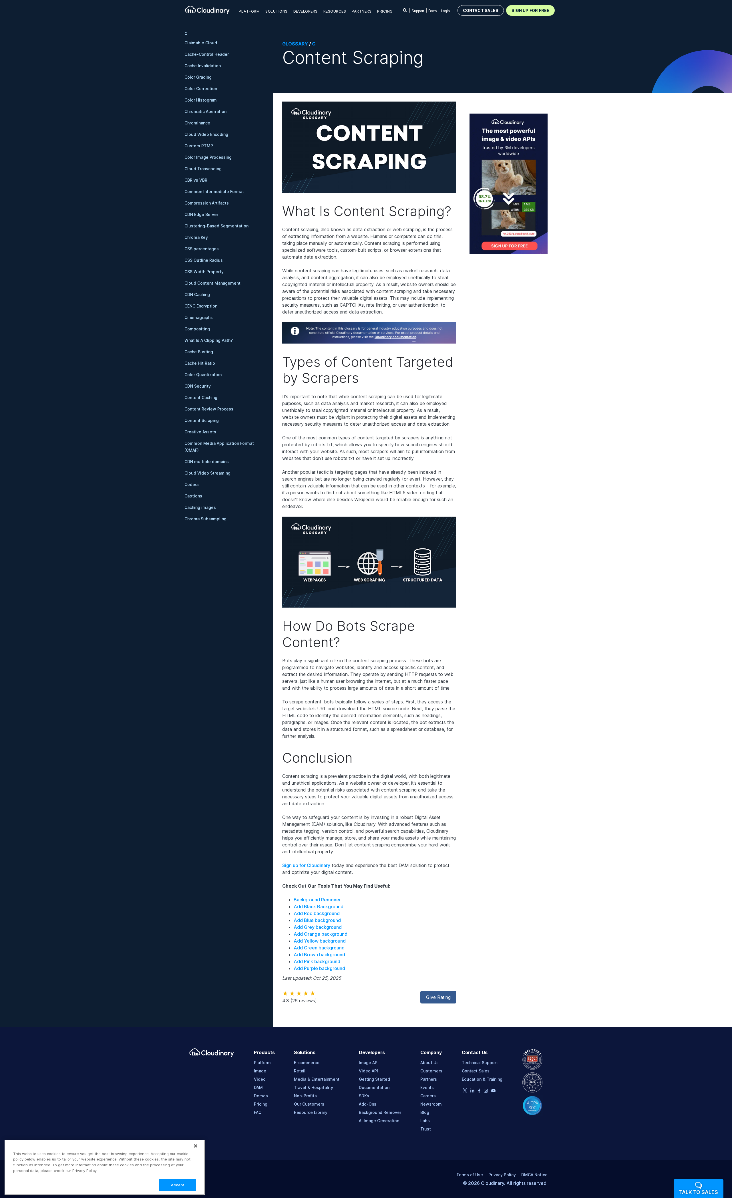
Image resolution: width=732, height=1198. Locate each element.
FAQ (258, 1112)
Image (260, 1070)
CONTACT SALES (481, 10)
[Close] (195, 1146)
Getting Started (374, 1079)
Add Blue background (317, 920)
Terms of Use (469, 1174)
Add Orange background (320, 934)
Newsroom (431, 1104)
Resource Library (310, 1112)
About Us (429, 1062)
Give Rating (438, 997)
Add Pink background (317, 961)
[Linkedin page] (472, 1091)
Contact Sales (476, 1070)
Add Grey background (318, 927)
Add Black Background (318, 906)
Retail (299, 1070)
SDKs (364, 1095)
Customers (431, 1070)
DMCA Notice (534, 1174)
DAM (258, 1087)
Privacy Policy (502, 1174)
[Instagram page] (486, 1091)
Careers (428, 1095)
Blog (424, 1112)
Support (417, 11)
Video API (368, 1070)
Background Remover (317, 900)
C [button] (185, 33)
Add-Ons (367, 1104)
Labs (425, 1120)
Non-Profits (305, 1095)
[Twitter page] (465, 1090)
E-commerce (306, 1062)
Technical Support (480, 1062)
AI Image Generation (379, 1120)
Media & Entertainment (316, 1079)
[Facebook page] (479, 1091)
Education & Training (482, 1079)
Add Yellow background (320, 941)
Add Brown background (319, 954)
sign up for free (530, 10)
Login (445, 11)
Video (260, 1079)
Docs (432, 11)
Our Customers (309, 1104)
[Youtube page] (493, 1090)
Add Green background (319, 948)
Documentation (374, 1087)
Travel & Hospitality (313, 1087)
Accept (177, 1185)
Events (427, 1087)
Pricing (385, 11)
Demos (261, 1095)
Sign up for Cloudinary (306, 865)
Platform (262, 1062)
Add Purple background (319, 968)
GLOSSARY (295, 44)
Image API (369, 1062)
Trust (425, 1128)
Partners (428, 1079)
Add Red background (317, 913)
